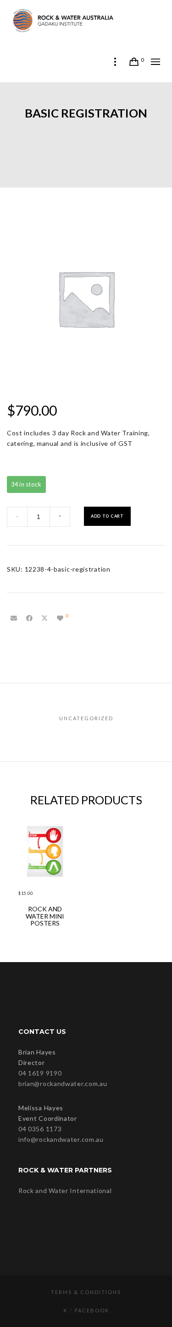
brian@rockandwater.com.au (62, 1083)
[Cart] (134, 61)
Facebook (92, 1310)
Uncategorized (86, 718)
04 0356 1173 (39, 1129)
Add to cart (107, 516)
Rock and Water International (65, 1190)
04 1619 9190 (39, 1073)
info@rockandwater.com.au (61, 1139)
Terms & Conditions (86, 1292)
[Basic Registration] (14, 618)
